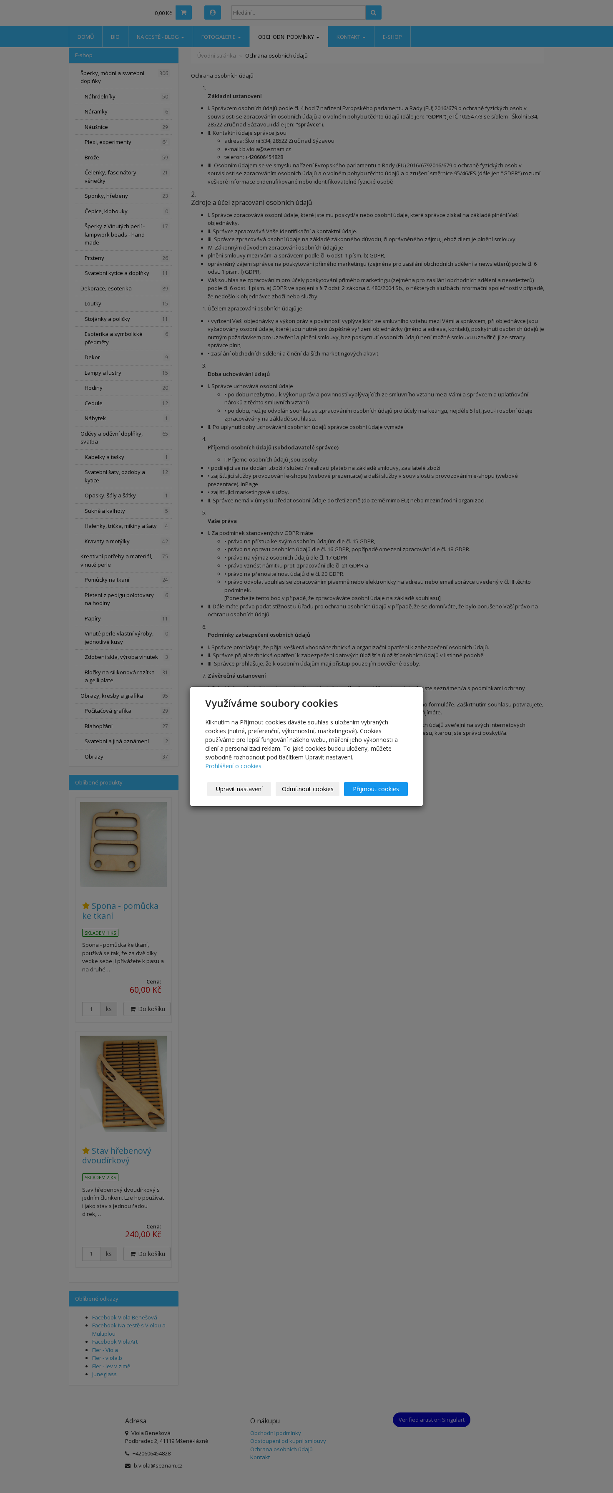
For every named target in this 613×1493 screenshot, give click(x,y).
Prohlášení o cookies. (234, 766)
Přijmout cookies (376, 789)
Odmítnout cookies (308, 789)
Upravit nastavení (239, 789)
